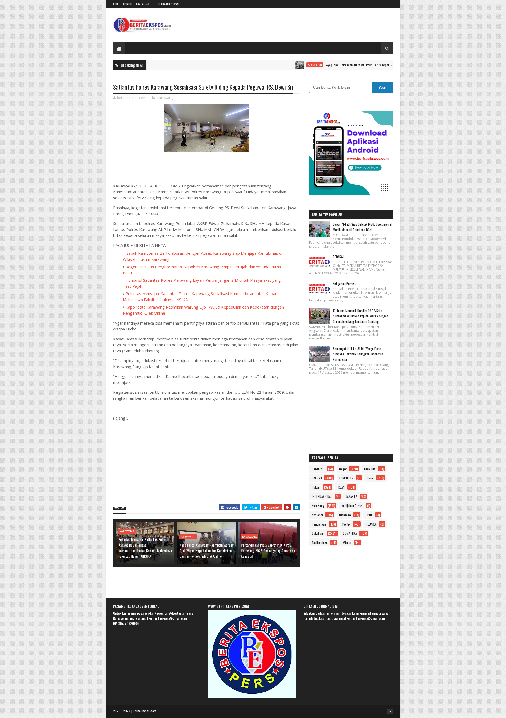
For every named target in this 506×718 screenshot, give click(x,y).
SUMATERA (350, 533)
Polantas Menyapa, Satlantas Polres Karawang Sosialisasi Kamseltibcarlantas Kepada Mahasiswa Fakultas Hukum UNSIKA (145, 548)
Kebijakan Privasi (168, 4)
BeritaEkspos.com (145, 711)
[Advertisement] (206, 462)
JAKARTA (351, 496)
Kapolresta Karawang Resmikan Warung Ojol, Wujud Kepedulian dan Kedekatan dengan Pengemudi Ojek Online (206, 550)
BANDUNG (318, 468)
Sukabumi (297, 65)
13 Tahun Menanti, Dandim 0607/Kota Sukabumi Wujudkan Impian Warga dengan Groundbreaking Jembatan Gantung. (360, 316)
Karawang (165, 97)
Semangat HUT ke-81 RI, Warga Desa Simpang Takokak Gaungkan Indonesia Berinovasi (358, 354)
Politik (346, 524)
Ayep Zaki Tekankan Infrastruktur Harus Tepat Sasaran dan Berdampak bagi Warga (366, 65)
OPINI (369, 515)
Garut (370, 478)
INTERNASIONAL (322, 496)
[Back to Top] (390, 711)
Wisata (347, 542)
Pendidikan (319, 524)
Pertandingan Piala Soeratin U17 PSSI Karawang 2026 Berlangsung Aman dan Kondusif (268, 550)
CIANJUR (369, 468)
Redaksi (127, 4)
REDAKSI (338, 256)
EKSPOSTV (346, 478)
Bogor (343, 468)
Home (116, 4)
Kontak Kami (143, 4)
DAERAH (317, 478)
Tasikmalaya (320, 542)
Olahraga (345, 515)
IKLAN (341, 487)
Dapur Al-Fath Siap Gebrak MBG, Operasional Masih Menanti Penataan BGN (362, 226)
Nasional (317, 515)
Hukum (316, 487)
